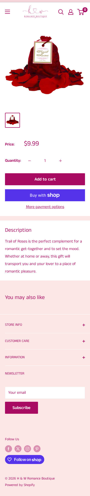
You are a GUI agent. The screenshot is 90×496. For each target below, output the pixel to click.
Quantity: (13, 161)
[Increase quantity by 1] (60, 161)
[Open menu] (7, 12)
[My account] (70, 12)
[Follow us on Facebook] (8, 448)
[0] (81, 12)
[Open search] (61, 12)
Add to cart (45, 179)
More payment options (45, 207)
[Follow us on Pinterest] (37, 448)
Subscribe (21, 408)
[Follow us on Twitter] (18, 448)
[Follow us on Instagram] (27, 448)
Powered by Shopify (20, 485)
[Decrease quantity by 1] (29, 161)
